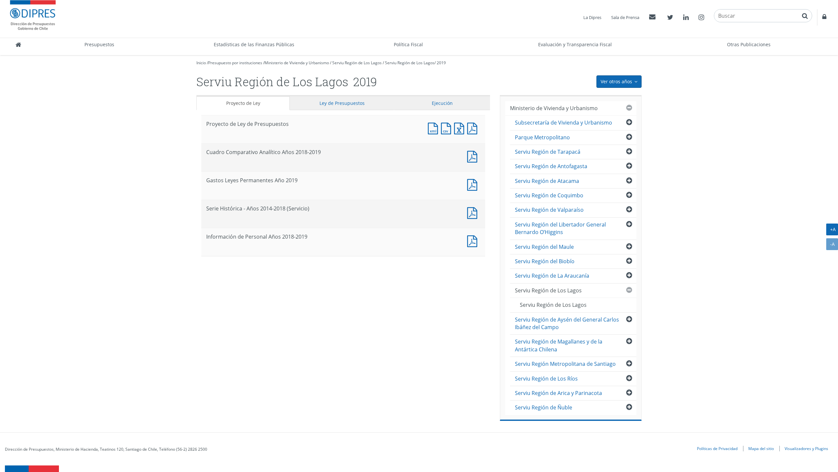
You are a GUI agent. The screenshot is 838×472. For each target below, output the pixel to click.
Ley (342, 103)
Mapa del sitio (761, 448)
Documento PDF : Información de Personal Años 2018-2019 (473, 240)
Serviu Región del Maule (544, 246)
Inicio (201, 63)
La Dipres (592, 17)
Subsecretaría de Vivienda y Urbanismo (563, 122)
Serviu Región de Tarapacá (547, 151)
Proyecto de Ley (243, 103)
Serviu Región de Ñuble (543, 407)
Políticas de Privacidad (717, 448)
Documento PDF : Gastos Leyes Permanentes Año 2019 (473, 184)
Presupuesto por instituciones (235, 63)
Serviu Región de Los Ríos (546, 378)
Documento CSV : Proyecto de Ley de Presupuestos (447, 127)
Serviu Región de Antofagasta (551, 166)
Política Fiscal (408, 44)
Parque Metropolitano (542, 137)
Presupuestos (99, 44)
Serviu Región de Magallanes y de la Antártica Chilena (558, 345)
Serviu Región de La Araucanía (552, 275)
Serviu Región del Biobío (544, 261)
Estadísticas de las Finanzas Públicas (254, 44)
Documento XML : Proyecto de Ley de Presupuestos (434, 127)
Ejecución (442, 103)
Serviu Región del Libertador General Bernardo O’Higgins (560, 228)
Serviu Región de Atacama (547, 181)
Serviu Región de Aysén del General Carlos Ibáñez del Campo (567, 323)
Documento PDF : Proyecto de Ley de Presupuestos (473, 127)
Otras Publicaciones (749, 44)
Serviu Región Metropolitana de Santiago (565, 363)
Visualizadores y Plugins (806, 448)
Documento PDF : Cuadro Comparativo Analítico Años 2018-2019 (473, 155)
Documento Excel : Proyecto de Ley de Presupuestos (460, 127)
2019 (441, 63)
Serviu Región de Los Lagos (357, 63)
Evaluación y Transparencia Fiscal (575, 44)
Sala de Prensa (625, 17)
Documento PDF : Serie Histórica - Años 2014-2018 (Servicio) (473, 212)
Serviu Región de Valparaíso (549, 209)
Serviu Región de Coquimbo (549, 195)
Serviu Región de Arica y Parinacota (558, 393)
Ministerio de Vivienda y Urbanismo (296, 63)
